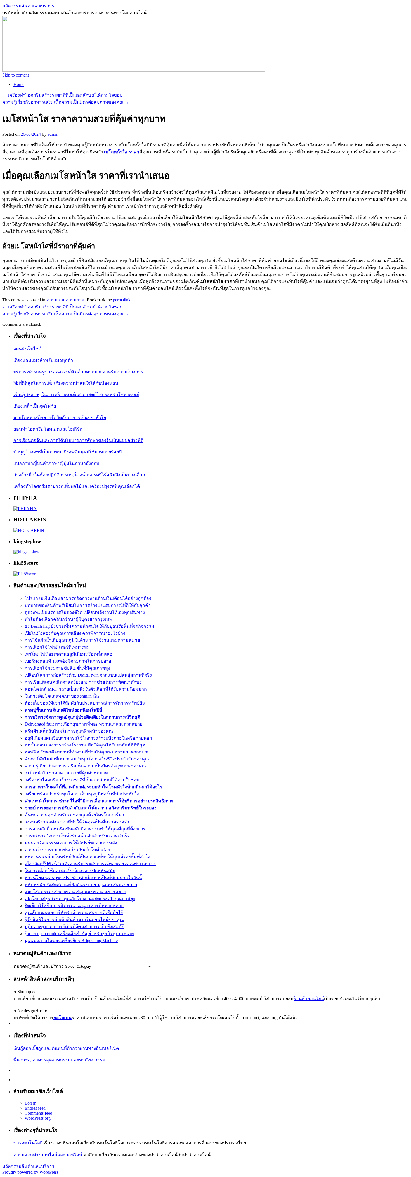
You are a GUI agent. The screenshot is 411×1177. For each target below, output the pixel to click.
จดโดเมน (62, 1017)
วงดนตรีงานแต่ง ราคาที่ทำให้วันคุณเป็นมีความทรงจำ (77, 821)
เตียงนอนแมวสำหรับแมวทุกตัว (43, 360)
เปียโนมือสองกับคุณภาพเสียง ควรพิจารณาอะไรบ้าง (75, 633)
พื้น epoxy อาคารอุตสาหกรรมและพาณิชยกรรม (59, 1059)
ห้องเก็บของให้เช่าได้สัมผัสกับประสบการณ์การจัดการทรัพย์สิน (85, 703)
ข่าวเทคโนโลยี (27, 1142)
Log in (30, 1103)
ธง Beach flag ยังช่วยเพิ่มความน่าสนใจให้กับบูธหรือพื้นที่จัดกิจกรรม (89, 626)
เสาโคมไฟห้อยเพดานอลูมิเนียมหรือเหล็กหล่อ (68, 654)
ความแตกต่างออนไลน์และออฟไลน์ (47, 1154)
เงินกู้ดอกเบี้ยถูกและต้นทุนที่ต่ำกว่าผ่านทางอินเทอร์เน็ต (66, 1048)
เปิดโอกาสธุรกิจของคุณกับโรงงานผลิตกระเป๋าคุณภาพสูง (80, 898)
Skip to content (15, 75)
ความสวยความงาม (65, 300)
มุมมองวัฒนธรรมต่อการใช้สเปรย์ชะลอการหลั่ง (71, 842)
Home (18, 84)
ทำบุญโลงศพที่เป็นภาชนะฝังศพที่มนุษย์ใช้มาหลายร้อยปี (67, 452)
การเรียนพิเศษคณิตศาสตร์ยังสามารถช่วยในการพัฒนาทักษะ (83, 682)
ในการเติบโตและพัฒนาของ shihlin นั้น (62, 696)
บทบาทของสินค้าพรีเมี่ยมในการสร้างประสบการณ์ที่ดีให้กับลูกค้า (88, 605)
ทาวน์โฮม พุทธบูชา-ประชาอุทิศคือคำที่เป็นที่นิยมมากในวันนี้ (83, 877)
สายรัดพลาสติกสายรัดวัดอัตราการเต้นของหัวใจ (59, 417)
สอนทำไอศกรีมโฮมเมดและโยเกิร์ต (47, 429)
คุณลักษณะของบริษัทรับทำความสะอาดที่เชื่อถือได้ (74, 912)
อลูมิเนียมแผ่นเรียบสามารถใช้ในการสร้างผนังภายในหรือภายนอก (88, 738)
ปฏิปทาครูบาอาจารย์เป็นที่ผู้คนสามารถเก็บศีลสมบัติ (74, 926)
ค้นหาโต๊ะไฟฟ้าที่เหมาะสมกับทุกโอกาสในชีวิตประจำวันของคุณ (87, 759)
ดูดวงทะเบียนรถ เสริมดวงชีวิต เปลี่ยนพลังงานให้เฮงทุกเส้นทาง (85, 612)
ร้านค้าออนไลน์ (309, 998)
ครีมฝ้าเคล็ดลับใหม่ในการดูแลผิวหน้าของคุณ (69, 731)
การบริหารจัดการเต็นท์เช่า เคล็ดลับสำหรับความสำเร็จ (77, 835)
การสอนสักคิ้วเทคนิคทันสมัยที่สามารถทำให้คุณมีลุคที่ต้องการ (85, 828)
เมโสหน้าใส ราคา (121, 151)
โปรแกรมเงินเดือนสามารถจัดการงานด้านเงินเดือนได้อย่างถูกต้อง (88, 598)
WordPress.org (38, 1118)
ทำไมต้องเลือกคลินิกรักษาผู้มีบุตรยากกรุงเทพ (68, 619)
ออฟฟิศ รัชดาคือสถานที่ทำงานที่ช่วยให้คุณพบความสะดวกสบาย (87, 752)
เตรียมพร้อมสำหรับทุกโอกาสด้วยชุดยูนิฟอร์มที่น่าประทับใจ (82, 793)
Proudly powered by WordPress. (31, 1172)
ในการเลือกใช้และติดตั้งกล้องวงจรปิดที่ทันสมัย (70, 870)
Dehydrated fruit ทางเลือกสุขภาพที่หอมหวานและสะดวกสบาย (83, 724)
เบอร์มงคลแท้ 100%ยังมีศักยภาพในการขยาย (68, 661)
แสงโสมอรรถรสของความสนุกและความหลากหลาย (75, 891)
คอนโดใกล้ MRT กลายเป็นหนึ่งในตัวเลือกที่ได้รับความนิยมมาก (86, 689)
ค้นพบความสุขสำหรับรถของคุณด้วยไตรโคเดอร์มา (74, 814)
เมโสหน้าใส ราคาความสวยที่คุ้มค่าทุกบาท (66, 773)
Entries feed (35, 1108)
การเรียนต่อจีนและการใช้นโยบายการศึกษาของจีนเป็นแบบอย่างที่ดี (78, 440)
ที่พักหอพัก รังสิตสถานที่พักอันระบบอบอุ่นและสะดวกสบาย (81, 884)
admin (53, 134)
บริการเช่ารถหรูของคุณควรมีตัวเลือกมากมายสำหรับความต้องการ (78, 371)
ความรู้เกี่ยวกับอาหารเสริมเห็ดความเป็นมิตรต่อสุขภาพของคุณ (65, 102)
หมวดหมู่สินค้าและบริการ (38, 966)
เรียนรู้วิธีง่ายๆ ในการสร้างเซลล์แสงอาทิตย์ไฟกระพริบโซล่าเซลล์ (76, 394)
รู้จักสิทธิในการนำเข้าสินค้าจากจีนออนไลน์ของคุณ (74, 919)
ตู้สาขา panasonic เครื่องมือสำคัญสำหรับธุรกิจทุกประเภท (79, 933)
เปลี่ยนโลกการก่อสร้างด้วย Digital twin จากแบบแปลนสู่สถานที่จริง (88, 675)
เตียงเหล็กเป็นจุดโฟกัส (34, 406)
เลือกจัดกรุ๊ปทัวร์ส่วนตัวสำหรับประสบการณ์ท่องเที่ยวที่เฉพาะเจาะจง (90, 863)
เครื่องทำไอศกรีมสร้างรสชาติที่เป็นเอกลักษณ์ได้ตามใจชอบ (62, 95)
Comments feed (38, 1113)
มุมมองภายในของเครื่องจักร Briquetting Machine (71, 940)
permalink (122, 300)
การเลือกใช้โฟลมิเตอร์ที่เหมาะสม (57, 647)
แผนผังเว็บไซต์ (27, 348)
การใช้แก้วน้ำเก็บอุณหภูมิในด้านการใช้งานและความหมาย (82, 640)
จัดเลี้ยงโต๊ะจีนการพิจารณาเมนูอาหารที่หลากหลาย (74, 905)
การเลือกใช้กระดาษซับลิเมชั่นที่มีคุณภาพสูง (67, 668)
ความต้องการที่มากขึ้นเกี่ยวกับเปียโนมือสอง (67, 849)
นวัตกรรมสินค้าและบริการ (28, 5)
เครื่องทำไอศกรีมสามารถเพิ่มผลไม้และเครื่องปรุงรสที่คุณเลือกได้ (76, 486)
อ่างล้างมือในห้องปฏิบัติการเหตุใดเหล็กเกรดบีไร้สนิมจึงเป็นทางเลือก (79, 474)
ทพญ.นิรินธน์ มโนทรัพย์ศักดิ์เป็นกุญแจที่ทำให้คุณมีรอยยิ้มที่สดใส (87, 856)
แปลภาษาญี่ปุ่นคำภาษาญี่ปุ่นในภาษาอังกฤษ (56, 463)
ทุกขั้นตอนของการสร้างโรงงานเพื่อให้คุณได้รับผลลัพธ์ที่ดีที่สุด (85, 745)
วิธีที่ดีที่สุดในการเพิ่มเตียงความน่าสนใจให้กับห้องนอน (65, 383)
